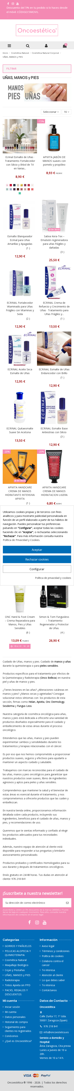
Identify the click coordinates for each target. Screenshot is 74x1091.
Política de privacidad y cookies (53, 578)
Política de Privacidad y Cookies (21, 540)
